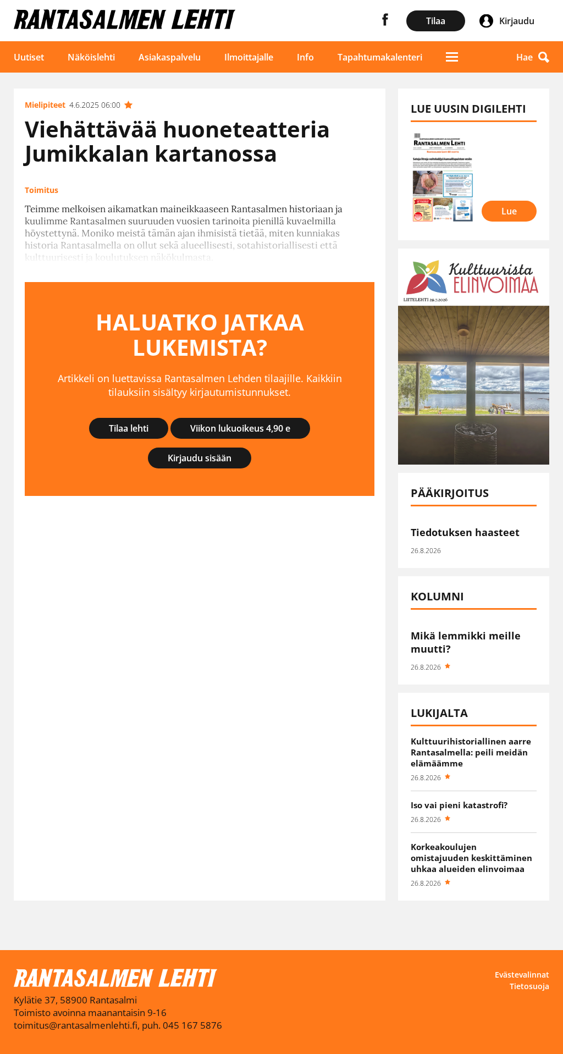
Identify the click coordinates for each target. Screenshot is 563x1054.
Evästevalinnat (522, 974)
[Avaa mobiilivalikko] (452, 57)
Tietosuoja (529, 986)
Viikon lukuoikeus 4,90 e (240, 428)
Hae (524, 57)
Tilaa (435, 21)
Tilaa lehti (128, 428)
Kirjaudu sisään (199, 458)
